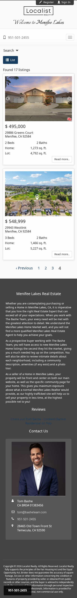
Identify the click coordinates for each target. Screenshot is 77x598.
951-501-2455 (18, 37)
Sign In (65, 2)
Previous (8, 98)
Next (69, 98)
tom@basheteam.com (32, 512)
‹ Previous (24, 268)
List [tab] (12, 60)
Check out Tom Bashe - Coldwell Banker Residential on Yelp (38, 421)
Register (49, 2)
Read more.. (62, 159)
